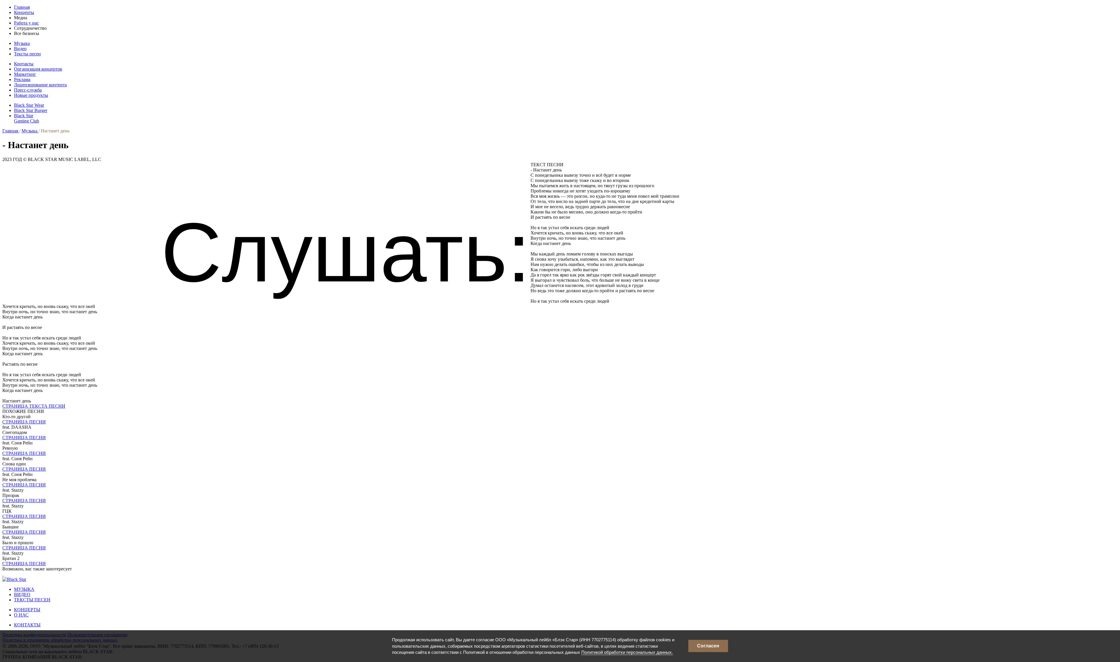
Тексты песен (27, 53)
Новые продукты (31, 95)
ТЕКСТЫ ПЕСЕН (32, 599)
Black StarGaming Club (26, 118)
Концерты (24, 12)
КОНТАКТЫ (27, 624)
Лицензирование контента (40, 84)
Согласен (708, 645)
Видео (20, 48)
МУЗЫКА (24, 589)
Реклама (22, 79)
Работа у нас (26, 22)
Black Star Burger (30, 110)
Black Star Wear (29, 105)
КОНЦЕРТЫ (27, 609)
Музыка (22, 43)
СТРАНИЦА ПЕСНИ (24, 421)
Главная (22, 7)
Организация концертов (38, 68)
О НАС (21, 614)
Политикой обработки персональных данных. (627, 652)
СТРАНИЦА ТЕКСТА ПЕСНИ (33, 406)
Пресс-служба (28, 89)
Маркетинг (25, 74)
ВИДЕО (22, 594)
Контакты (24, 63)
